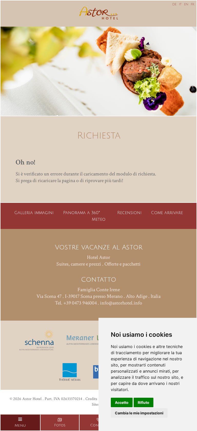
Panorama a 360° (81, 213)
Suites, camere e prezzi (78, 264)
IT (180, 4)
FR (192, 4)
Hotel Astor (98, 257)
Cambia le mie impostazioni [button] (139, 413)
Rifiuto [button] (143, 402)
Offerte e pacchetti (122, 264)
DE (174, 4)
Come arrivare (167, 213)
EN (186, 4)
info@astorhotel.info (121, 303)
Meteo (98, 219)
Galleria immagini (34, 213)
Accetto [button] (122, 402)
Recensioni (129, 213)
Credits (91, 399)
